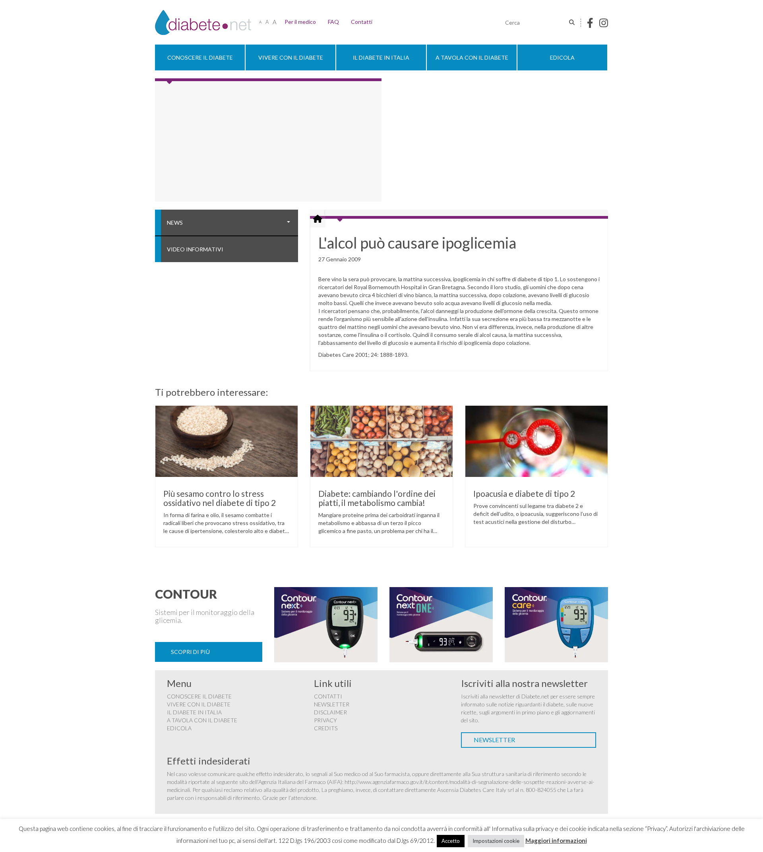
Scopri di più (190, 651)
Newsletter (331, 704)
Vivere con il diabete (290, 57)
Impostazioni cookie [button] (496, 841)
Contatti (361, 21)
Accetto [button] (451, 841)
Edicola (562, 57)
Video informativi (195, 249)
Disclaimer (330, 712)
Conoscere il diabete (200, 57)
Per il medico (300, 21)
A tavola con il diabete (472, 57)
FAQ (333, 21)
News (175, 222)
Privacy (325, 720)
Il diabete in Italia (381, 57)
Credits (325, 728)
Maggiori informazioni (556, 840)
